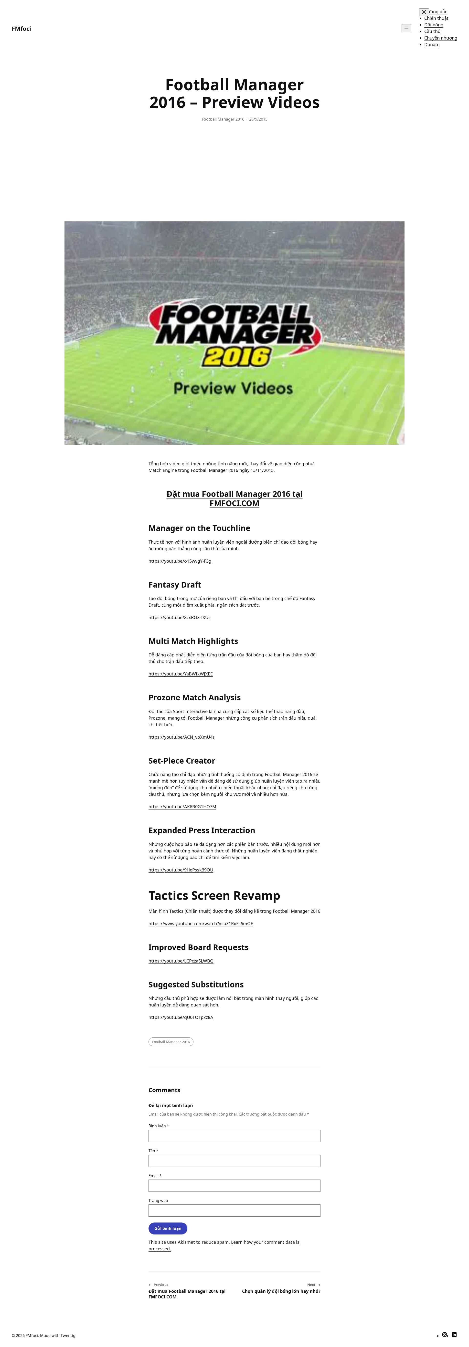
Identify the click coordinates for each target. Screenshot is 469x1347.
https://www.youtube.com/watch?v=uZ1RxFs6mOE (201, 923)
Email (155, 1175)
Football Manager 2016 (223, 119)
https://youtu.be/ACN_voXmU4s (182, 737)
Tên (153, 1150)
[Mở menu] (406, 28)
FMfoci (21, 28)
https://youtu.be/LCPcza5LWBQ (181, 961)
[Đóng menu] (424, 12)
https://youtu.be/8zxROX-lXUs (180, 617)
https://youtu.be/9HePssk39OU (181, 870)
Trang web (158, 1200)
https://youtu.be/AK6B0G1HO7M (182, 806)
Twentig (68, 1335)
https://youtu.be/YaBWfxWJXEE (181, 674)
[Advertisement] (234, 171)
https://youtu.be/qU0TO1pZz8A (181, 1017)
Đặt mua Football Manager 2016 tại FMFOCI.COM (235, 498)
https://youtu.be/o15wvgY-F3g (180, 561)
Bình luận (159, 1126)
